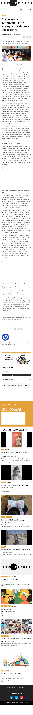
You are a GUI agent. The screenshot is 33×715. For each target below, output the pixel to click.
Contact (24, 687)
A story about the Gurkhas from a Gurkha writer (14, 453)
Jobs (20, 687)
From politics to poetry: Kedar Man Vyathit (15, 485)
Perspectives (8, 517)
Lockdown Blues (6, 609)
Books (2, 449)
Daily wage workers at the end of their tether (15, 550)
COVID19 (3, 547)
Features (4, 15)
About (8, 687)
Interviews (3, 482)
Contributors (14, 687)
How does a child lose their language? (13, 520)
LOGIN (29, 10)
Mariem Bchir (5, 342)
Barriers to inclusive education (11, 673)
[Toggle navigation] (3, 9)
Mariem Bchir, (5, 34)
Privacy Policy (27, 702)
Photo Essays (8, 576)
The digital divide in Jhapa (9, 579)
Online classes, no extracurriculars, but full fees (16, 639)
